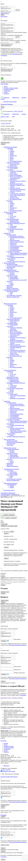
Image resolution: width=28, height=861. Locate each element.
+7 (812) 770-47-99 (18, 111)
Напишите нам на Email (10, 101)
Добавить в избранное (9, 514)
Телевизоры (10, 213)
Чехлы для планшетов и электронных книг (16, 177)
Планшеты (10, 200)
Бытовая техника (11, 234)
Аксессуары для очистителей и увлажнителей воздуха (18, 431)
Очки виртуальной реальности (15, 265)
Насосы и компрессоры (13, 297)
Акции (5, 86)
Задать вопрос (4, 600)
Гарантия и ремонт (9, 89)
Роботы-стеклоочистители (17, 241)
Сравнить (6, 97)
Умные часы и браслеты (13, 162)
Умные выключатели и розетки (18, 254)
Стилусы (12, 192)
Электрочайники (14, 247)
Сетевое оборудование (13, 271)
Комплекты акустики (12, 377)
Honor (11, 157)
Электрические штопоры (16, 246)
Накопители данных (12, 275)
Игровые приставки (12, 264)
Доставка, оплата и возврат (11, 88)
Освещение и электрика (13, 251)
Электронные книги (12, 166)
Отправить (3, 641)
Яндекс (12, 232)
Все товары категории (16, 161)
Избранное (15, 97)
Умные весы (13, 244)
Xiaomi (12, 152)
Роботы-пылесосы (15, 240)
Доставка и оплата (9, 746)
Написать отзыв (5, 592)
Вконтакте (6, 765)
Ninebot (12, 487)
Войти (2, 15)
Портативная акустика (13, 219)
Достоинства (17, 666)
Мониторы (10, 287)
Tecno (11, 159)
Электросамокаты (11, 484)
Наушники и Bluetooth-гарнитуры (16, 223)
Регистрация (4, 16)
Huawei (12, 158)
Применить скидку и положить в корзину (12, 697)
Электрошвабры (14, 248)
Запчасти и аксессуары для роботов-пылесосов (17, 428)
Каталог (3, 144)
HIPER (12, 486)
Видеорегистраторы (12, 291)
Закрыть (6, 533)
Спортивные (13, 226)
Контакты (6, 93)
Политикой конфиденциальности (18, 645)
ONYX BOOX (14, 168)
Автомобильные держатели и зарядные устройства (18, 190)
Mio (11, 294)
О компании (7, 90)
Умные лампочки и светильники (18, 253)
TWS (11, 224)
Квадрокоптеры (11, 267)
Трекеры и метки (14, 198)
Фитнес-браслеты (14, 164)
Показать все (13, 155)
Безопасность (10, 256)
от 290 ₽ (11, 531)
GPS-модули (13, 472)
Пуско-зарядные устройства (14, 295)
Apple (11, 150)
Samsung (12, 151)
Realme (12, 154)
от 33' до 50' (13, 216)
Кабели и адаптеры (15, 188)
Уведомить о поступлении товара (9, 526)
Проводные (13, 227)
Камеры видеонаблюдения (17, 257)
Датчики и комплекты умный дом (16, 261)
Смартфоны (10, 148)
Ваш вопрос (17, 639)
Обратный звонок (5, 142)
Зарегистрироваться (6, 45)
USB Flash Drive (14, 278)
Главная (6, 743)
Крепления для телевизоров (17, 398)
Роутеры (12, 273)
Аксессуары (10, 169)
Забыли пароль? (5, 13)
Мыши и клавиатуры (12, 288)
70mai (11, 292)
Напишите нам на (8, 771)
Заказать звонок (5, 804)
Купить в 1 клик (5, 845)
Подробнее (23, 695)
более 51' (12, 217)
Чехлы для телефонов (15, 175)
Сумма (10, 116)
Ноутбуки (9, 281)
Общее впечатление (19, 672)
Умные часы (13, 165)
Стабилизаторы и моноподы (17, 193)
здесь (9, 728)
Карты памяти (14, 174)
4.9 (1, 109)
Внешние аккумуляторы (16, 183)
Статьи (5, 92)
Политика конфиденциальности (9, 776)
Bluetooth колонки (15, 222)
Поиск (2, 107)
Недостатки (17, 669)
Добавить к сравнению (10, 518)
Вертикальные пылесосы (16, 236)
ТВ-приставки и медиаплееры (15, 229)
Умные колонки (14, 220)
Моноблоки (10, 285)
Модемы (12, 274)
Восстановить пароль (6, 70)
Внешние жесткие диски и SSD (18, 280)
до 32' (11, 215)
